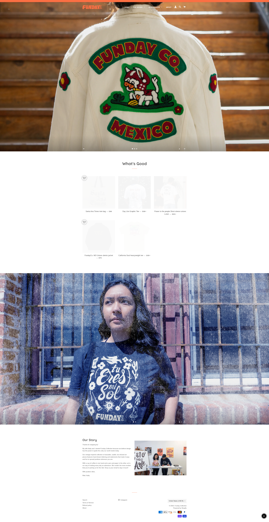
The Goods (138, 7)
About (169, 7)
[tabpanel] (134, 75)
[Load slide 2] (134, 149)
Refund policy (87, 505)
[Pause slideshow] (179, 422)
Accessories (154, 7)
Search (84, 500)
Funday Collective (181, 506)
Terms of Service (88, 502)
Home (127, 7)
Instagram (123, 500)
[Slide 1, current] (132, 149)
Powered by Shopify (180, 508)
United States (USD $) (176, 501)
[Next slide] (184, 148)
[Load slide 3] (137, 149)
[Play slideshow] (179, 148)
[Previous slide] (83, 148)
